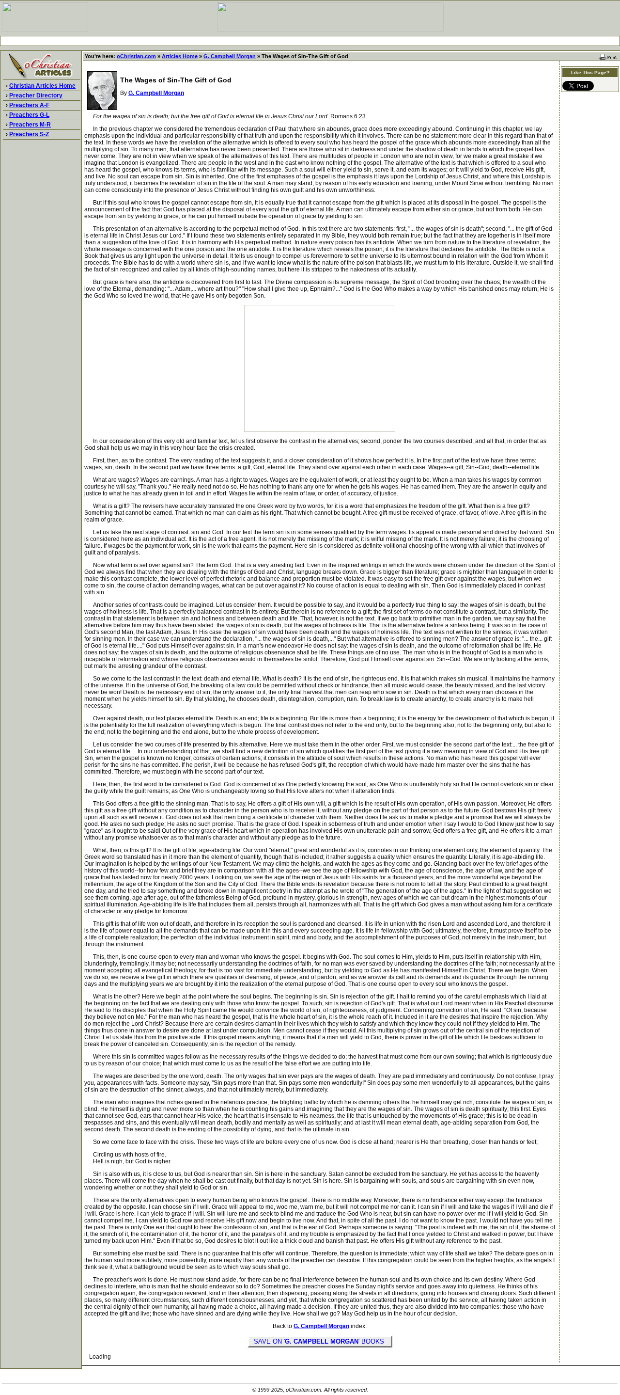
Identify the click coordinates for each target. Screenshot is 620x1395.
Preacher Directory (35, 95)
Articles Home (180, 56)
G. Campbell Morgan (229, 56)
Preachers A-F (29, 105)
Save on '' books (320, 1341)
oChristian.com (136, 56)
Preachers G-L (29, 114)
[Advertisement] (310, 41)
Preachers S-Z (29, 134)
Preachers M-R (30, 124)
